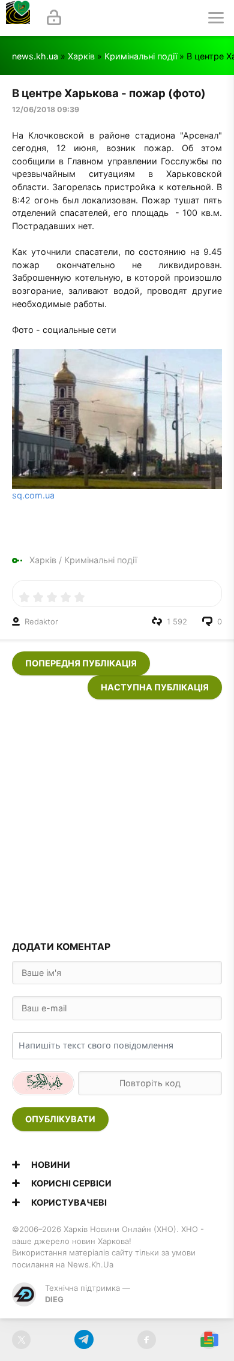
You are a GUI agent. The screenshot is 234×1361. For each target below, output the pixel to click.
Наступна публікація (155, 687)
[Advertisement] (117, 816)
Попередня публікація (81, 663)
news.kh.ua (35, 56)
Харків (81, 56)
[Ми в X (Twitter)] (21, 1339)
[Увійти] (54, 18)
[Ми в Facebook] (146, 1339)
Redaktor (41, 621)
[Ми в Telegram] (83, 1339)
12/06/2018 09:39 (45, 109)
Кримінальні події (140, 56)
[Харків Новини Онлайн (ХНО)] (18, 18)
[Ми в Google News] (209, 1339)
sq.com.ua (33, 495)
